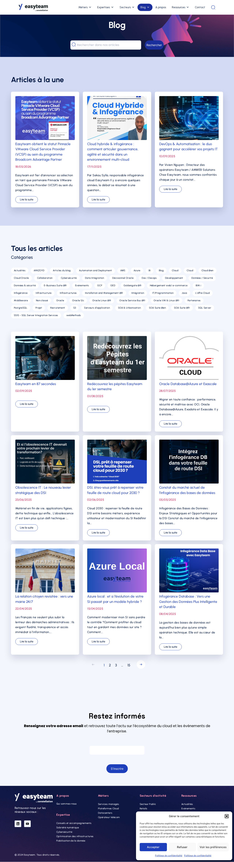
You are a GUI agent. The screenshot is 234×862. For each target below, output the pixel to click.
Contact (200, 7)
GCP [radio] (99, 285)
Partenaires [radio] (194, 300)
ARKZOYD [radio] (39, 270)
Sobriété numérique (67, 827)
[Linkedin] (18, 823)
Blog (143, 7)
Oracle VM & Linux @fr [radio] (166, 300)
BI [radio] (150, 270)
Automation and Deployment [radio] (95, 270)
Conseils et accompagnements (74, 823)
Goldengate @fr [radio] (132, 285)
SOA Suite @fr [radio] (182, 307)
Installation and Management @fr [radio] (104, 293)
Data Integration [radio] (94, 278)
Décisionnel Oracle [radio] (122, 278)
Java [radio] (184, 293)
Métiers (83, 7)
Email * (117, 742)
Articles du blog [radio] (62, 270)
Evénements (188, 808)
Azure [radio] (137, 270)
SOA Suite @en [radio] (157, 307)
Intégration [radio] (137, 293)
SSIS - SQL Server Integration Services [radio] (36, 315)
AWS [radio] (122, 270)
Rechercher (154, 45)
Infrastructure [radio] (43, 293)
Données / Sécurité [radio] (202, 278)
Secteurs (125, 7)
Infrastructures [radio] (68, 293)
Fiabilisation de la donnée (70, 840)
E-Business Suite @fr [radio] (55, 285)
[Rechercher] (213, 7)
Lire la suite (26, 199)
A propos (160, 7)
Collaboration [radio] (45, 278)
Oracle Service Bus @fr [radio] (132, 300)
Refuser (182, 847)
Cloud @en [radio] (207, 270)
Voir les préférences (213, 847)
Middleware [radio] (21, 300)
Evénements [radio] (82, 285)
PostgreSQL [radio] (20, 307)
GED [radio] (112, 285)
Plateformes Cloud (108, 808)
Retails (143, 808)
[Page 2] (140, 665)
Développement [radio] (174, 278)
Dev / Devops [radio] (149, 278)
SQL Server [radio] (204, 307)
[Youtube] (27, 823)
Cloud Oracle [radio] (21, 278)
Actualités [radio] (19, 270)
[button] (227, 816)
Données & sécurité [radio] (25, 285)
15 (128, 665)
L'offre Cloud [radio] (202, 293)
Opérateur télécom (109, 817)
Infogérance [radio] (20, 293)
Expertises (103, 7)
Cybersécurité (64, 832)
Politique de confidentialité (168, 855)
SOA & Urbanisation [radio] (129, 307)
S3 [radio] (74, 307)
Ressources (178, 7)
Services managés (108, 804)
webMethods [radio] (73, 315)
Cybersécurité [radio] (69, 278)
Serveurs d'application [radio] (97, 307)
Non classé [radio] (42, 300)
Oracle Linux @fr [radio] (101, 300)
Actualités (187, 804)
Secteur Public (148, 804)
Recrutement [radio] (57, 307)
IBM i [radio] (198, 285)
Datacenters (105, 812)
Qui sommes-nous (66, 803)
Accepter (153, 847)
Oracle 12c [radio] (78, 300)
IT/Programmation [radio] (162, 293)
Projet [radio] (38, 307)
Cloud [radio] (175, 270)
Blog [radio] (161, 270)
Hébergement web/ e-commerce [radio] (169, 285)
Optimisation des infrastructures (74, 836)
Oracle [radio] (60, 300)
